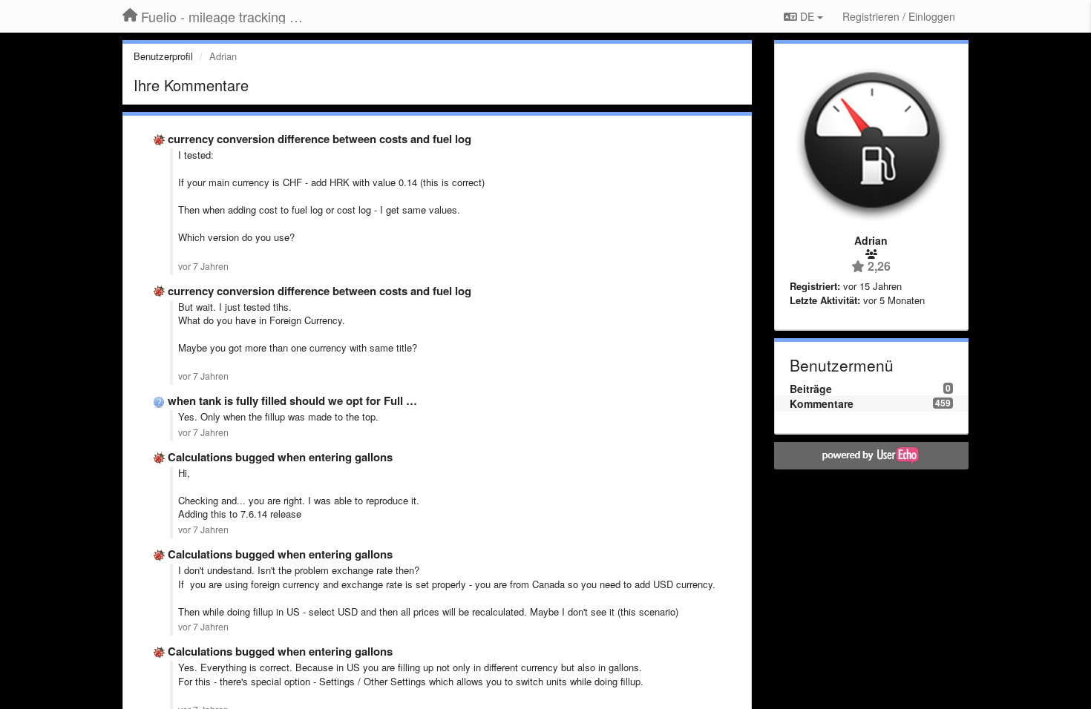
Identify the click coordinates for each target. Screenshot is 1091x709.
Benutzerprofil (163, 56)
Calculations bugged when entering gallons (280, 457)
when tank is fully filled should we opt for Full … (292, 400)
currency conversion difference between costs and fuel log (319, 139)
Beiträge (811, 388)
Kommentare (822, 403)
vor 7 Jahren (203, 266)
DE (807, 16)
